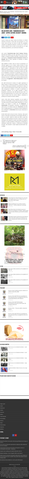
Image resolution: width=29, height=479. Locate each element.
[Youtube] (16, 435)
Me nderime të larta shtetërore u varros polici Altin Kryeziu (11, 459)
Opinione (2, 427)
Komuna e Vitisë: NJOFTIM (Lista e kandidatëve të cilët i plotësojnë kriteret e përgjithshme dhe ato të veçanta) (18, 315)
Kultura (13, 35)
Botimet (5, 11)
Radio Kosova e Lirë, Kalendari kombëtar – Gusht (17, 347)
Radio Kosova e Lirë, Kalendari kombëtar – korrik (17, 352)
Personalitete (2, 418)
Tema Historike (3, 416)
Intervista (2, 412)
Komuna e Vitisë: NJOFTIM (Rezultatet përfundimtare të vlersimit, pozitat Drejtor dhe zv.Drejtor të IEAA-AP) (17, 303)
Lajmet (1, 405)
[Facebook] (13, 435)
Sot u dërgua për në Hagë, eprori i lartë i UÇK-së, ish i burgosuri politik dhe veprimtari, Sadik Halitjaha (10, 141)
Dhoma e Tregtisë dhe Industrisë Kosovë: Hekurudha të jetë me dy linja (19, 146)
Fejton (1, 422)
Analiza (1, 410)
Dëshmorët (2, 408)
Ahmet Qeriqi (2, 424)
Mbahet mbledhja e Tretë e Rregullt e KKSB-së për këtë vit (11, 453)
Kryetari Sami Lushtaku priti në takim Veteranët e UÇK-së (11, 451)
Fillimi (2, 11)
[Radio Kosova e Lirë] (14, 2)
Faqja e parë (2, 403)
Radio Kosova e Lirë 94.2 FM (14, 464)
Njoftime (2, 429)
